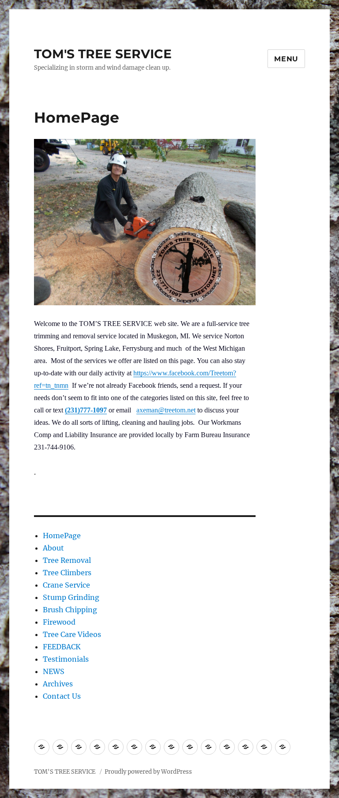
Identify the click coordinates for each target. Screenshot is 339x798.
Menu (286, 59)
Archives (58, 683)
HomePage (62, 535)
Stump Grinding (71, 597)
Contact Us (62, 696)
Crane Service (66, 585)
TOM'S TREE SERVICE (103, 53)
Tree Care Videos (72, 634)
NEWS (53, 671)
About (53, 547)
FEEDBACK (62, 646)
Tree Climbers (67, 572)
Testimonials (66, 659)
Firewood (59, 622)
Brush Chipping (70, 609)
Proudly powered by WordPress (148, 772)
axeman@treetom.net (166, 410)
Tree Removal (67, 560)
